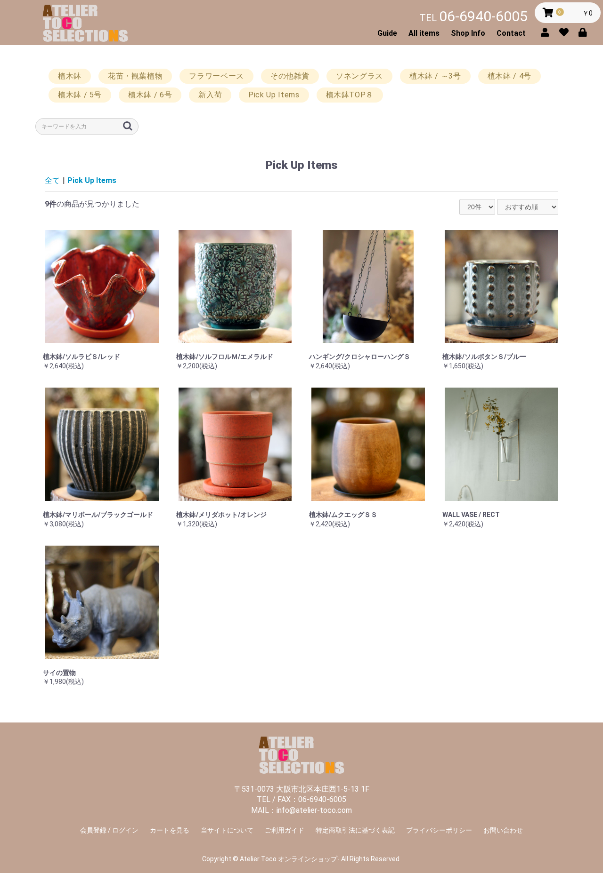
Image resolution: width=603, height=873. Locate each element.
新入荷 (210, 94)
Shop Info (468, 33)
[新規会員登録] (547, 31)
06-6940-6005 (474, 16)
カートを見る (169, 830)
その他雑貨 (290, 75)
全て (52, 180)
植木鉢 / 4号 (509, 75)
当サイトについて (227, 830)
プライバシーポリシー (439, 830)
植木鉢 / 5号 (80, 94)
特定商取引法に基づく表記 (355, 830)
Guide (387, 33)
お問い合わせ (503, 830)
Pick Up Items (273, 94)
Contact (511, 33)
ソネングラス (359, 75)
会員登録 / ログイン (109, 830)
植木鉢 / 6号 (150, 94)
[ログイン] (585, 31)
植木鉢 (69, 75)
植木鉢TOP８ (350, 94)
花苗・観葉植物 (135, 75)
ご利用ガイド (284, 830)
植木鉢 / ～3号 (435, 75)
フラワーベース (216, 75)
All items (424, 33)
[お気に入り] (566, 31)
